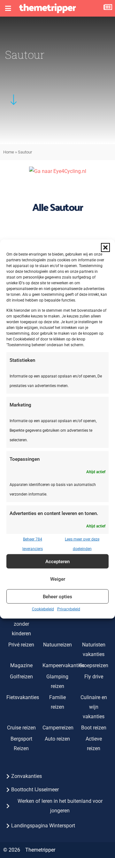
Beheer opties (57, 596)
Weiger (57, 579)
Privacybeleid (68, 609)
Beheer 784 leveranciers (32, 544)
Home (8, 152)
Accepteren (57, 561)
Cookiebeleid (43, 609)
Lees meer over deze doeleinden (82, 544)
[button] (105, 247)
